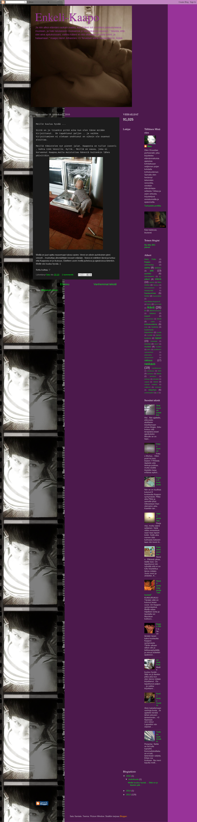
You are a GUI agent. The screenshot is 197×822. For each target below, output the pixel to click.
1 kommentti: (68, 275)
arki (152, 270)
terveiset (153, 376)
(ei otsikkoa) (158, 662)
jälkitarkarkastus (155, 310)
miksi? (156, 344)
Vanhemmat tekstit (105, 284)
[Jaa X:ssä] (85, 274)
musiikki (158, 347)
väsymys (152, 390)
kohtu (153, 321)
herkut (146, 296)
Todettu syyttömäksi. (158, 736)
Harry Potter (150, 259)
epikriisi (151, 282)
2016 (128, 776)
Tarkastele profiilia (152, 206)
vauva (155, 382)
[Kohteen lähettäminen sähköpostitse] (79, 274)
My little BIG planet (149, 246)
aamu (147, 267)
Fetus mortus (158, 447)
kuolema (154, 327)
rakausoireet (148, 357)
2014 (128, 791)
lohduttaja (154, 341)
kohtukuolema (150, 324)
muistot (147, 347)
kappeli (147, 316)
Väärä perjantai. (158, 517)
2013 (128, 795)
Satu (149, 146)
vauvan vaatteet (150, 384)
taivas (159, 374)
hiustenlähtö (157, 296)
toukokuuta (133, 779)
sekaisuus (150, 371)
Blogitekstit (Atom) (49, 290)
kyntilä (159, 332)
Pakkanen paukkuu (158, 550)
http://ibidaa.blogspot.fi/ (152, 301)
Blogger (123, 816)
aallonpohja (149, 265)
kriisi (146, 327)
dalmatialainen (149, 276)
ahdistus (158, 268)
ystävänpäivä (149, 393)
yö (157, 393)
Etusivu (64, 284)
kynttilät (149, 335)
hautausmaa (150, 293)
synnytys (150, 373)
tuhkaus (147, 379)
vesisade (158, 387)
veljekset (147, 387)
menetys (147, 344)
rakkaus (148, 360)
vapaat (146, 382)
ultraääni (156, 379)
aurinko (147, 273)
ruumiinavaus (156, 368)
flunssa (155, 285)
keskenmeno (148, 319)
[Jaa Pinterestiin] (90, 274)
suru (159, 371)
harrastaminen (149, 288)
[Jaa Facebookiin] (87, 274)
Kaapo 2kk (158, 625)
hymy (149, 304)
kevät (159, 319)
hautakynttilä (148, 290)
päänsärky (148, 355)
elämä (158, 279)
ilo (145, 311)
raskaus (149, 364)
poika (149, 349)
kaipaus (153, 313)
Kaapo (147, 262)
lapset (158, 338)
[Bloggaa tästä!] (82, 274)
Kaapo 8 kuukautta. (158, 482)
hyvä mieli (157, 304)
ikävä (150, 307)
